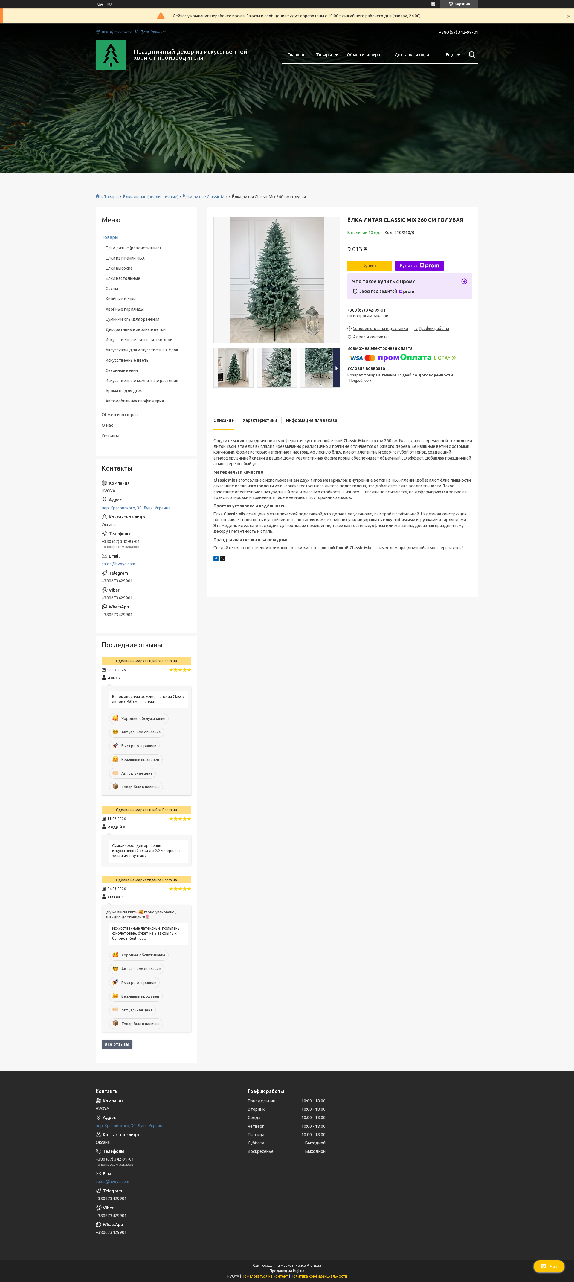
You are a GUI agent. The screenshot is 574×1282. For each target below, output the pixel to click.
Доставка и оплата (414, 54)
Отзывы (110, 435)
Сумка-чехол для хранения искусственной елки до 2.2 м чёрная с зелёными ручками (146, 850)
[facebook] (216, 559)
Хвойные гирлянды (125, 309)
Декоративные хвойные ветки (136, 329)
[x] (222, 559)
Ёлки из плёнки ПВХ (125, 258)
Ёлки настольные (123, 278)
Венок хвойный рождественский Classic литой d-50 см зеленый (148, 698)
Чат (553, 1266)
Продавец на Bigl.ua (287, 1271)
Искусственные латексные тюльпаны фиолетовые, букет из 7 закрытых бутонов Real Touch (146, 933)
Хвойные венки (121, 298)
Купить (369, 265)
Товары (324, 54)
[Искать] (470, 54)
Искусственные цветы (127, 360)
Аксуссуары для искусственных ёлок (142, 349)
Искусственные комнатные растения (142, 380)
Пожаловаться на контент (265, 1276)
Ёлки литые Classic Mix (205, 196)
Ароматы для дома (125, 390)
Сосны (112, 288)
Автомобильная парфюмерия (135, 401)
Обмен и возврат (364, 54)
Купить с (409, 265)
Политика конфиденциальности (319, 1276)
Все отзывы (117, 1044)
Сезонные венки (122, 370)
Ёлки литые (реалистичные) (150, 196)
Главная (296, 54)
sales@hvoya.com (118, 563)
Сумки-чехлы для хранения (132, 319)
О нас (107, 425)
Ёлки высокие (119, 268)
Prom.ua (314, 1265)
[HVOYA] (111, 55)
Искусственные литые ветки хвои (139, 339)
